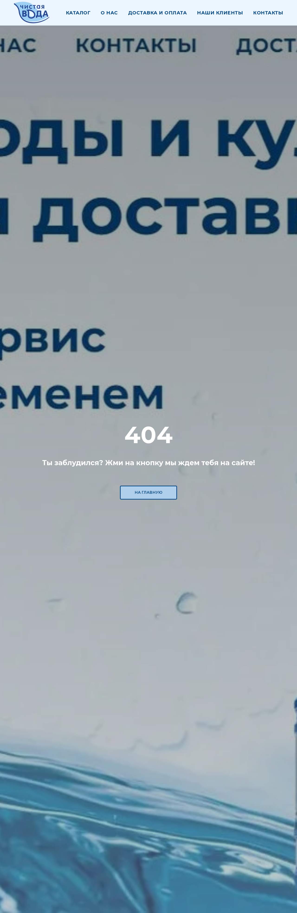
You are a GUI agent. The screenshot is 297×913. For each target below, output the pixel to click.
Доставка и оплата (157, 13)
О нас (109, 13)
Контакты (268, 13)
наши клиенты (220, 13)
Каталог (78, 13)
